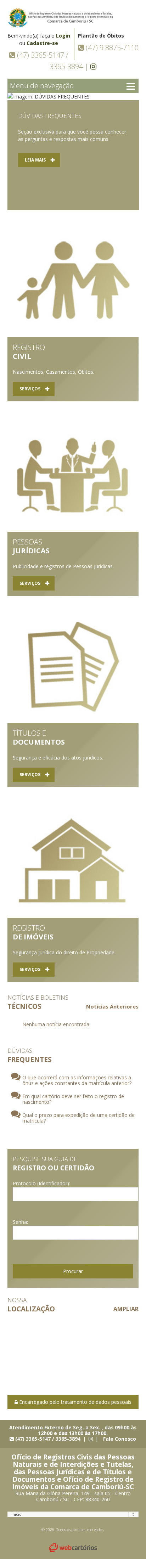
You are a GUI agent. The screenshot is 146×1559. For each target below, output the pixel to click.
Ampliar (126, 1309)
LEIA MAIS (35, 160)
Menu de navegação (42, 85)
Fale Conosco (119, 1438)
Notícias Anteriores (112, 1006)
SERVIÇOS (29, 389)
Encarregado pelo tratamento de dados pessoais (74, 1402)
